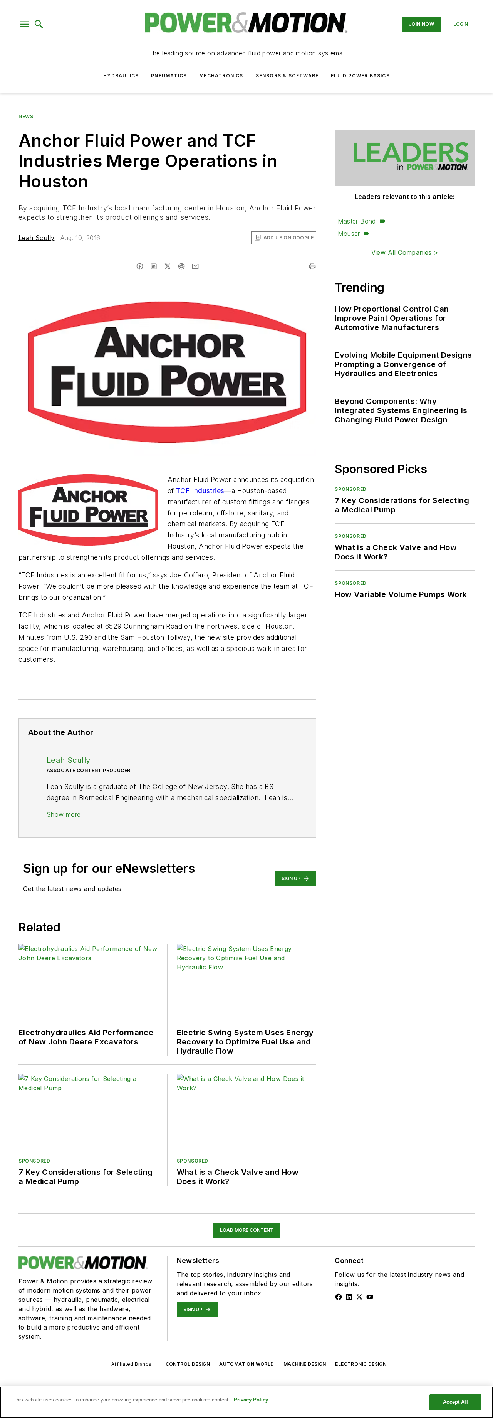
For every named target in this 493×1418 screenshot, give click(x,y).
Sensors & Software (287, 75)
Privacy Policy (251, 1400)
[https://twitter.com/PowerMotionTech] (359, 1297)
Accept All (455, 1402)
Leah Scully (36, 238)
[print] (312, 266)
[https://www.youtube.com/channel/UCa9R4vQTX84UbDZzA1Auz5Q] (370, 1297)
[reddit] (181, 266)
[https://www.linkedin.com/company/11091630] (349, 1297)
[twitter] (167, 266)
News (25, 116)
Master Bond (357, 221)
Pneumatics (169, 75)
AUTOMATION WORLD (246, 1364)
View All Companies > (404, 252)
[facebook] (140, 266)
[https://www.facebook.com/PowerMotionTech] (338, 1297)
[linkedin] (154, 266)
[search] (39, 24)
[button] (24, 24)
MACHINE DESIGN (304, 1364)
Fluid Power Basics (360, 75)
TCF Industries (200, 491)
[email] (195, 266)
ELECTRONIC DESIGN (360, 1364)
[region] (246, 1402)
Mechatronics (221, 75)
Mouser (349, 233)
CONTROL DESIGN (188, 1364)
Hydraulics (121, 75)
